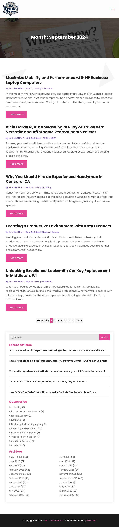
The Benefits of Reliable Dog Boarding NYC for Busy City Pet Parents (47, 381)
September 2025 (68, 478)
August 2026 (15, 457)
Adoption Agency (18, 415)
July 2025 (64, 482)
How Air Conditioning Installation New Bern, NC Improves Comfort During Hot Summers (58, 360)
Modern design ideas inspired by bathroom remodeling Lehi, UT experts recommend (57, 371)
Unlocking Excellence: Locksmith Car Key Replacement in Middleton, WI (58, 273)
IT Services (47, 88)
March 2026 (66, 465)
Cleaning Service (51, 232)
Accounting (15, 407)
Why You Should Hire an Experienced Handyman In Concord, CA (54, 179)
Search (104, 337)
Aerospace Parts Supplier (22, 436)
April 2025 (14, 490)
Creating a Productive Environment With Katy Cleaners (58, 226)
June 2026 (14, 461)
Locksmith (46, 281)
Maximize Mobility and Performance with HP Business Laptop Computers (57, 80)
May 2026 (65, 461)
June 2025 (14, 486)
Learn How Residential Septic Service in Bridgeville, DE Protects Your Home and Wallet (57, 350)
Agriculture (15, 445)
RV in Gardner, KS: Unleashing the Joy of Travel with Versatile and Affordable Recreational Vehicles (55, 130)
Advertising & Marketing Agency (26, 424)
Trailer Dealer (49, 138)
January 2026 (67, 469)
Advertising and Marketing (23, 428)
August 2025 (15, 482)
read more (16, 114)
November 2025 (68, 473)
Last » (79, 320)
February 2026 (16, 469)
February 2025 (16, 495)
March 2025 (66, 490)
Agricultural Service (19, 441)
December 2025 (17, 473)
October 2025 (16, 478)
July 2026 (65, 457)
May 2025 (65, 486)
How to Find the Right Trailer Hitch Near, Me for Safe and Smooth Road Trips (52, 392)
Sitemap (91, 520)
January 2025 (67, 495)
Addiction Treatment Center (24, 411)
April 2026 (14, 465)
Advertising (15, 419)
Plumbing (47, 187)
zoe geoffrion (16, 88)
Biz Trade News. (54, 520)
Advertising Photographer (22, 432)
